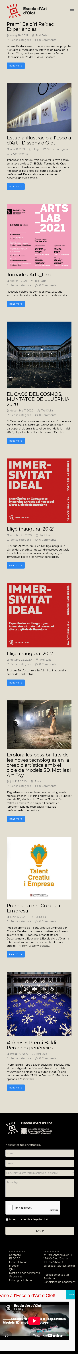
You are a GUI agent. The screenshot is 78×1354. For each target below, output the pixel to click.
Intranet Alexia (18, 1262)
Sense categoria (21, 40)
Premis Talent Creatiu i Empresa (33, 908)
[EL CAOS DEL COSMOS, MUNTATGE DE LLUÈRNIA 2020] (39, 386)
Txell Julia (41, 35)
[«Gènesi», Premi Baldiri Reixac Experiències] (39, 1034)
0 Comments (47, 40)
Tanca (70, 1294)
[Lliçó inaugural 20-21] (39, 521)
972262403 (56, 1262)
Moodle (14, 1265)
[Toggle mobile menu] (72, 11)
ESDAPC (14, 1258)
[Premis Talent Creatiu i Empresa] (39, 897)
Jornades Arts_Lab (29, 274)
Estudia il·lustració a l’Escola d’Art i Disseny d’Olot (39, 140)
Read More (15, 65)
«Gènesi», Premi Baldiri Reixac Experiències (33, 1045)
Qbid (12, 1269)
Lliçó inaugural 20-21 (31, 529)
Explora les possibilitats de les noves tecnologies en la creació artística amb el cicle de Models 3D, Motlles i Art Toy (39, 765)
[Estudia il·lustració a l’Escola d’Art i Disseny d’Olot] (39, 130)
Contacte (15, 1255)
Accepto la (28, 1219)
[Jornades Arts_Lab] (39, 266)
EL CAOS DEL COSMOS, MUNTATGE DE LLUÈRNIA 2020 (38, 399)
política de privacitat (35, 1219)
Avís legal (49, 1278)
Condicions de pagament (59, 1282)
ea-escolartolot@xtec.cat (59, 1265)
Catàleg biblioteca (20, 1280)
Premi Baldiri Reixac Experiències (30, 26)
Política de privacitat (56, 1274)
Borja (36, 149)
